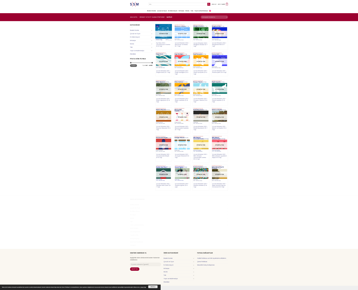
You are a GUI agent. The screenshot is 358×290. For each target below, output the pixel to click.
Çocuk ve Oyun (162, 11)
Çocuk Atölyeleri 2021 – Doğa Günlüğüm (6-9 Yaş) (182, 72)
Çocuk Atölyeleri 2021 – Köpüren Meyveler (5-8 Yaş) (163, 128)
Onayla (152, 287)
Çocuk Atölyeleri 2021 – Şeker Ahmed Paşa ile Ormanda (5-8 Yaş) (219, 185)
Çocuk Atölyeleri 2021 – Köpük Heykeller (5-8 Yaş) (219, 100)
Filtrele (133, 65)
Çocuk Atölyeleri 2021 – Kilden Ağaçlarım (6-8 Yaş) (163, 100)
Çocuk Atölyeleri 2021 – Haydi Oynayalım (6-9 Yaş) (201, 72)
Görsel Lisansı (134, 238)
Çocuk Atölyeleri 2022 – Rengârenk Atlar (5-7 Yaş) (219, 44)
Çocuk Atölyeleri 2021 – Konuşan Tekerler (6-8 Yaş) (201, 100)
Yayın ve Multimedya (201, 11)
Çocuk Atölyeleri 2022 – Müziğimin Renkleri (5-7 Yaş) (201, 44)
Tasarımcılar (134, 235)
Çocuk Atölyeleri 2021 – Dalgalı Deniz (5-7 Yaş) (163, 71)
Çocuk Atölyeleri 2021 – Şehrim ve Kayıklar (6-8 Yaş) (219, 128)
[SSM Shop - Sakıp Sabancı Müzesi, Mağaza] (138, 4)
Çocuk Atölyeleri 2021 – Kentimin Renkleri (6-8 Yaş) (201, 185)
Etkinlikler (133, 54)
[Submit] (208, 4)
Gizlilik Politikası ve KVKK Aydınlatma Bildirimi (211, 258)
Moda (187, 11)
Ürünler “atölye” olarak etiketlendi (152, 17)
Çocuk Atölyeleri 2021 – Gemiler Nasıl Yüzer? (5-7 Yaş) (163, 185)
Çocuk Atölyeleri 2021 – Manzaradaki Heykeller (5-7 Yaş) (182, 128)
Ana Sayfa (133, 17)
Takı (192, 11)
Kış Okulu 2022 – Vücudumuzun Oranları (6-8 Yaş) (163, 44)
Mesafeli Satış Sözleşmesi (206, 265)
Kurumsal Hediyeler (136, 242)
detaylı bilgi (143, 287)
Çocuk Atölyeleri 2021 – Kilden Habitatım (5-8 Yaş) (182, 100)
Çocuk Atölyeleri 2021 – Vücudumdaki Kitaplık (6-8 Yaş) (163, 156)
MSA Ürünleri (134, 228)
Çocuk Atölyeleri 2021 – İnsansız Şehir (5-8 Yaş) (219, 71)
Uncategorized (135, 232)
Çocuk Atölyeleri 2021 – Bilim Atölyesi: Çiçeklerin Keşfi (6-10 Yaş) (219, 156)
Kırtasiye (181, 11)
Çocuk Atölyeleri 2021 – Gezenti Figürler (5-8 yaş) (182, 185)
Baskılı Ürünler (151, 11)
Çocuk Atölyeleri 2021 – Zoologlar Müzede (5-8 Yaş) (182, 156)
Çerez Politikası (202, 262)
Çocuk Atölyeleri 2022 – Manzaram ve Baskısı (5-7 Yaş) (182, 44)
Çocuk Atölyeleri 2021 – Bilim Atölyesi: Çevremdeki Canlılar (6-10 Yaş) (201, 157)
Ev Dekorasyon (172, 11)
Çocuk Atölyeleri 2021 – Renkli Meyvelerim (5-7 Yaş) (201, 128)
